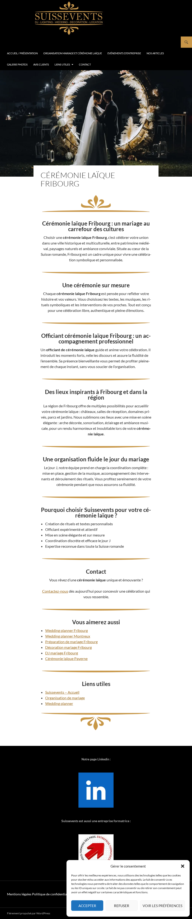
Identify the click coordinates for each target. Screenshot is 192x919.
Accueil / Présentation (22, 53)
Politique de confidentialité (51, 894)
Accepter (87, 906)
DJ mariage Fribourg (61, 653)
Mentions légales (19, 894)
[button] (182, 866)
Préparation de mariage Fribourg (71, 641)
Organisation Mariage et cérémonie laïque (72, 53)
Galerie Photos (17, 64)
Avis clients (41, 64)
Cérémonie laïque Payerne (66, 658)
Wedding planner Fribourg (66, 630)
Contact (85, 64)
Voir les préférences (162, 906)
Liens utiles (62, 64)
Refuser (121, 906)
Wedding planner (59, 703)
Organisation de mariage (65, 698)
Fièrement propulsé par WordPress (28, 913)
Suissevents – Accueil (62, 692)
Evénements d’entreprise (124, 53)
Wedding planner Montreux (67, 636)
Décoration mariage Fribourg (68, 647)
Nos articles (155, 53)
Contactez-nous (55, 591)
